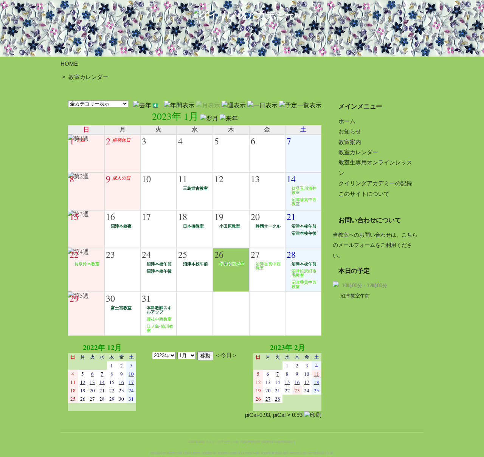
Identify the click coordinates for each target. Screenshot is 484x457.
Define (318, 453)
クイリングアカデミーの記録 (375, 183)
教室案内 (349, 142)
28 (291, 254)
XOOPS (266, 453)
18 (182, 217)
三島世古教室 (195, 188)
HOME (69, 63)
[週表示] (234, 104)
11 (182, 179)
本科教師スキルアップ (159, 309)
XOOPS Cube (227, 453)
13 (255, 179)
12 (218, 179)
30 (110, 298)
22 (74, 254)
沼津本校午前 (304, 226)
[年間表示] (180, 104)
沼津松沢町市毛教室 (304, 273)
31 (146, 298)
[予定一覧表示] (300, 104)
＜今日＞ (226, 355)
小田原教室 (229, 226)
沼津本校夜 (121, 226)
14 (291, 179)
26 (218, 254)
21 (291, 217)
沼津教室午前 (355, 296)
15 (74, 217)
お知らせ (349, 131)
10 (146, 179)
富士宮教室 (121, 307)
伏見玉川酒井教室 (304, 190)
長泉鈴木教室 (86, 264)
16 (110, 217)
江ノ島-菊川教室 (160, 328)
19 (218, 217)
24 (146, 254)
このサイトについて (363, 194)
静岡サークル (268, 226)
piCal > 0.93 (287, 415)
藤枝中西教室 (159, 319)
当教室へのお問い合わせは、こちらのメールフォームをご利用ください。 (375, 245)
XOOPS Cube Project (278, 442)
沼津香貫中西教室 (304, 201)
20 (255, 217)
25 (182, 254)
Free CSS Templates (183, 453)
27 (255, 254)
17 (146, 217)
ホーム (346, 121)
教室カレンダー (88, 77)
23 (110, 254)
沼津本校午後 (304, 233)
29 (74, 298)
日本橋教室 (193, 226)
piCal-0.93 (257, 415)
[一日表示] (263, 104)
